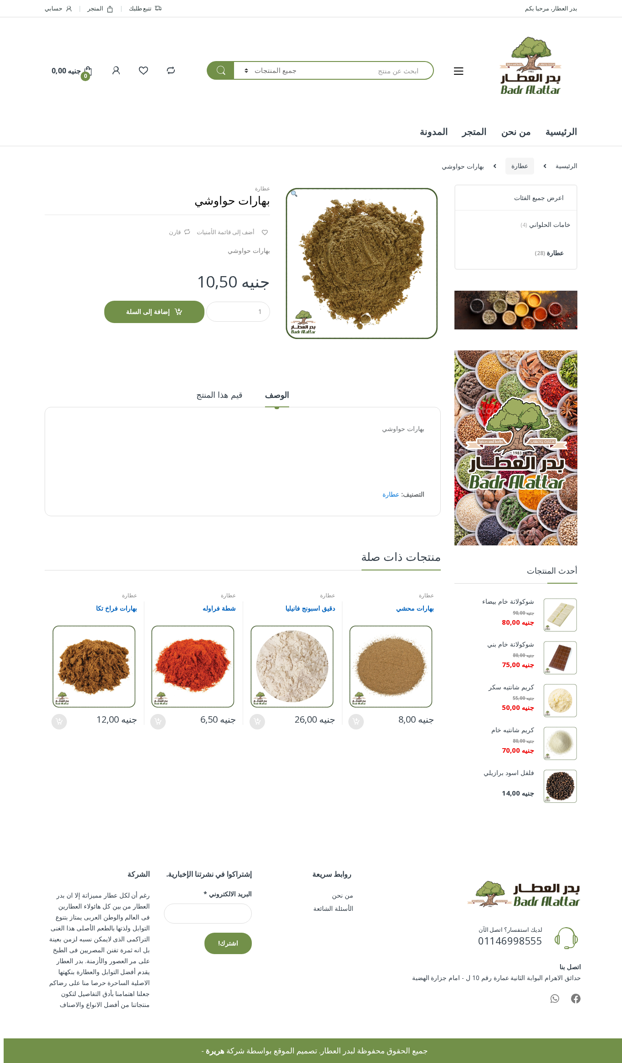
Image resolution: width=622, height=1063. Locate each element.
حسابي (53, 8)
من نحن (516, 131)
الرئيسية (561, 131)
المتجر (95, 8)
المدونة (434, 131)
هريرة (215, 1050)
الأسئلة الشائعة (333, 908)
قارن (175, 232)
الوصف (277, 395)
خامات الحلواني (545, 224)
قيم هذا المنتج (219, 395)
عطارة (519, 165)
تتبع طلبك (140, 8)
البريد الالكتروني (227, 894)
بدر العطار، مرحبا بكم (551, 8)
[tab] (277, 398)
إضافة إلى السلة (148, 311)
